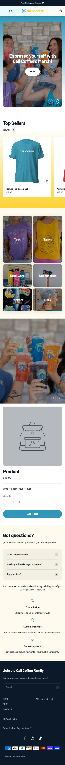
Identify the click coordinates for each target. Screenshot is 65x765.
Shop (32, 71)
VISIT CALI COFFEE (44, 699)
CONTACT (7, 709)
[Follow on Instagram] (33, 738)
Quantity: (7, 496)
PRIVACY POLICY (11, 719)
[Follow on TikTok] (40, 738)
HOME (5, 699)
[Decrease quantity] (7, 502)
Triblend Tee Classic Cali (16, 189)
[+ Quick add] (47, 181)
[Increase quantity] (19, 502)
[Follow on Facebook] (25, 738)
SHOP (5, 704)
